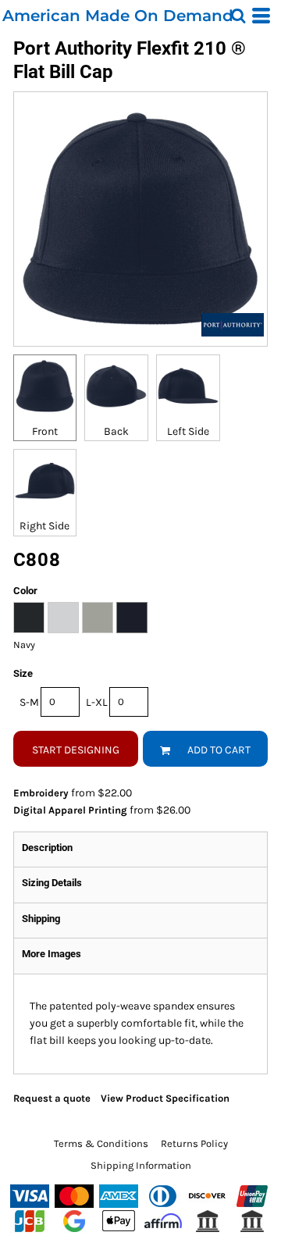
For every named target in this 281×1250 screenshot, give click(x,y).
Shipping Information (141, 1165)
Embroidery (41, 793)
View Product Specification (165, 1098)
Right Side (44, 525)
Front (45, 431)
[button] (238, 15)
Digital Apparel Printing (70, 810)
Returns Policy (194, 1143)
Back (116, 431)
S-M (29, 702)
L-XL (97, 702)
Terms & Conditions (101, 1143)
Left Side (188, 431)
